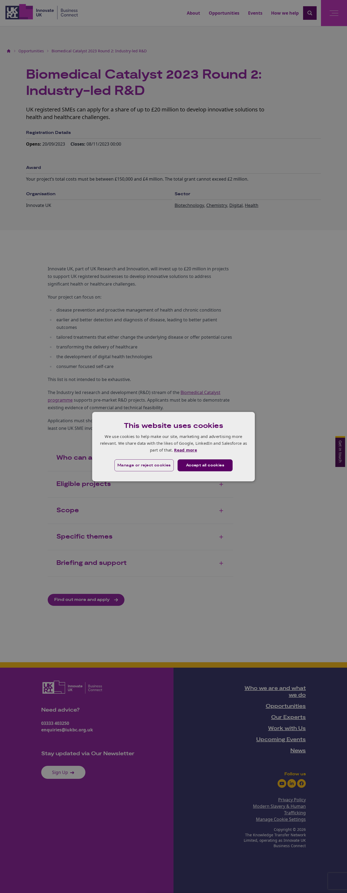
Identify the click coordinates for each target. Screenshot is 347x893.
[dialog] (173, 446)
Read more (185, 450)
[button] (144, 465)
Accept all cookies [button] (205, 465)
